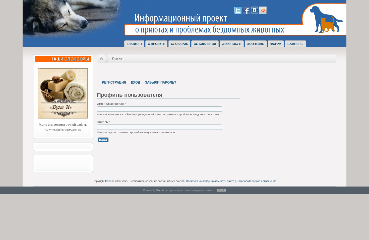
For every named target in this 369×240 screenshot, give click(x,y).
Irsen (108, 181)
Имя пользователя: (112, 104)
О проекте (156, 44)
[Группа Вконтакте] (254, 13)
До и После (231, 44)
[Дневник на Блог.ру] (263, 13)
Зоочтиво (255, 44)
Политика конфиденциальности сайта (210, 181)
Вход (135, 82)
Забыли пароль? (160, 82)
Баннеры (295, 44)
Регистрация (114, 82)
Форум (275, 44)
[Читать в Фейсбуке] (246, 13)
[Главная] (81, 33)
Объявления (205, 44)
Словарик (179, 44)
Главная (134, 44)
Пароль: (103, 122)
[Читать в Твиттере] (238, 13)
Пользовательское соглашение (256, 181)
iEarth (221, 190)
